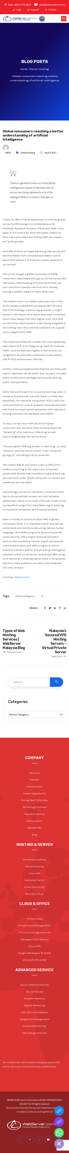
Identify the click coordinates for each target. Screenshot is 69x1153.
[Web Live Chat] (59, 1122)
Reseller (34, 779)
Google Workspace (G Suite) (34, 953)
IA (42, 596)
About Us (34, 772)
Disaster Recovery (34, 998)
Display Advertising (34, 1026)
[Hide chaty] (59, 1144)
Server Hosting (28, 152)
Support (34, 9)
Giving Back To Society (34, 800)
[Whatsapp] (59, 1133)
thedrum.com (22, 577)
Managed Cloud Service (34, 939)
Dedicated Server (34, 880)
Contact (52, 9)
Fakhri (8, 152)
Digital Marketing (34, 1005)
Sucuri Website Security (34, 984)
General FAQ (34, 827)
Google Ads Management (34, 1019)
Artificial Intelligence (25, 596)
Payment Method (34, 814)
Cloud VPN (34, 946)
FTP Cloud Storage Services (35, 932)
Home (23, 69)
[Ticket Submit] (59, 1111)
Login (18, 9)
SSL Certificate (34, 991)
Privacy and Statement (40, 1108)
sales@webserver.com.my (52, 4)
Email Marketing (34, 887)
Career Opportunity (34, 793)
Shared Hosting (34, 866)
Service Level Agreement (41, 1111)
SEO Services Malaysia (34, 1012)
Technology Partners (34, 807)
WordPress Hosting (34, 859)
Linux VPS (34, 873)
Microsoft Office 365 (34, 960)
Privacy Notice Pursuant (17, 1108)
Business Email (34, 893)
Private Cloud (34, 918)
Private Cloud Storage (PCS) (34, 925)
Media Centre (34, 821)
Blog (34, 834)
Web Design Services (34, 1032)
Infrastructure (34, 786)
